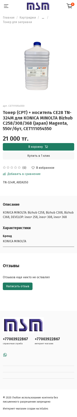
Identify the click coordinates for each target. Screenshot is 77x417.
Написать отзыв (17, 286)
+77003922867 (15, 339)
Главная (9, 17)
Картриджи (27, 17)
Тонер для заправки (17, 22)
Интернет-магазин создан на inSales (25, 408)
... (43, 17)
